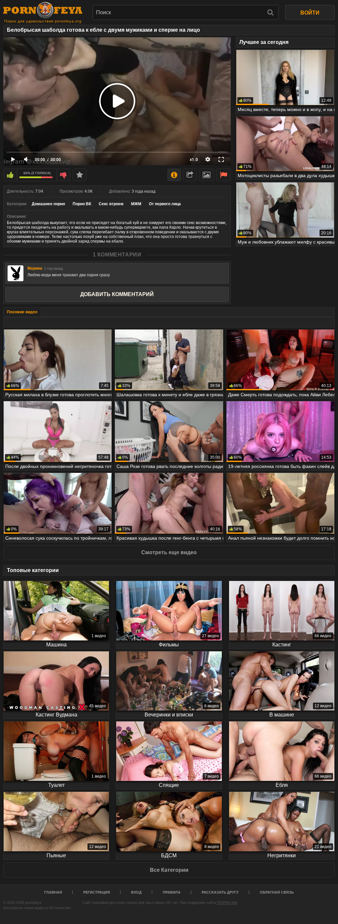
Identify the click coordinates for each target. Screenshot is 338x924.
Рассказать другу (220, 892)
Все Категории (169, 870)
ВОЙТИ (310, 13)
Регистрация (96, 892)
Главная (53, 892)
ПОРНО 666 (227, 903)
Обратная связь (277, 892)
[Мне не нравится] (63, 175)
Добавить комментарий (117, 294)
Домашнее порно (48, 204)
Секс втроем (111, 204)
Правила (172, 892)
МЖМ (136, 204)
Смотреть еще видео (169, 552)
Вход (136, 892)
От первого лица (165, 204)
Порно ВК (82, 204)
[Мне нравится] (10, 175)
